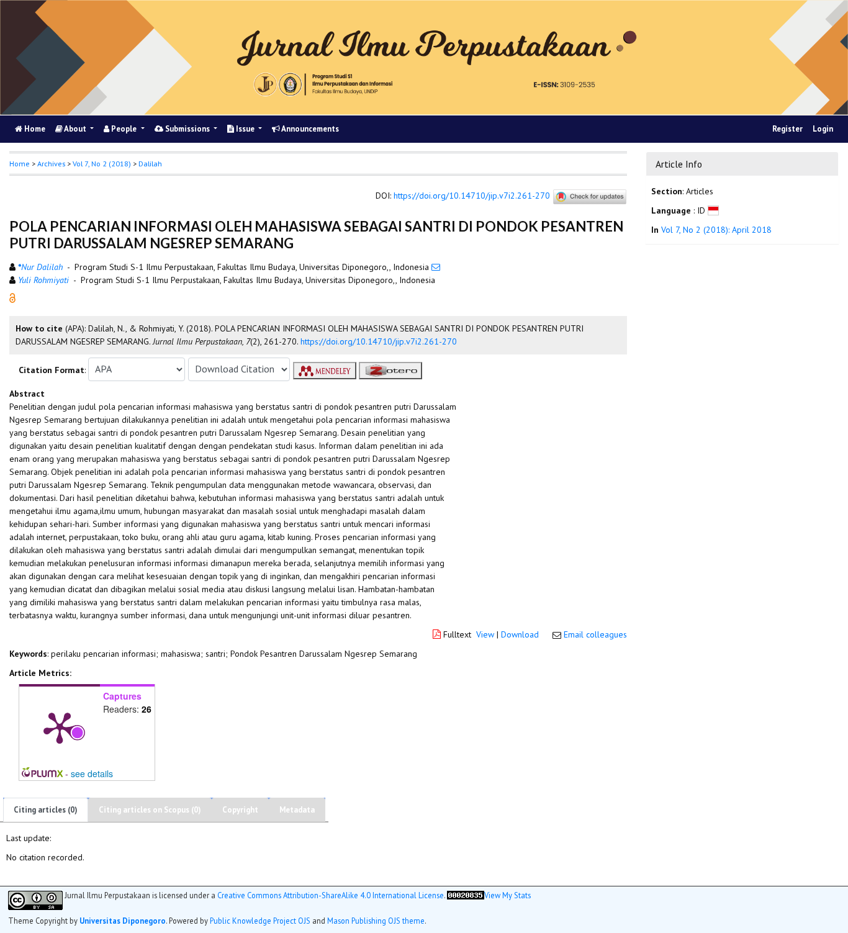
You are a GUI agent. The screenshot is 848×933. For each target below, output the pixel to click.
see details (92, 773)
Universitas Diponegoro (122, 920)
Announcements (309, 129)
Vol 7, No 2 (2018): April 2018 (716, 229)
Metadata (297, 810)
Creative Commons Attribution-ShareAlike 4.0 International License (330, 894)
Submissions (187, 129)
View (485, 634)
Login (823, 129)
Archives (51, 163)
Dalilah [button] (150, 163)
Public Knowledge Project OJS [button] (260, 920)
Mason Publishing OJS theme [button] (376, 920)
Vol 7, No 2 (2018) (102, 163)
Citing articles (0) (46, 810)
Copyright (240, 810)
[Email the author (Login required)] (435, 267)
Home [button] (19, 163)
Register (787, 129)
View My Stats (507, 894)
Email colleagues (595, 634)
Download (520, 634)
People (123, 129)
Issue (245, 129)
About (75, 129)
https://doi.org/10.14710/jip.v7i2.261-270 (472, 195)
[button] (12, 296)
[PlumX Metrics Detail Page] (59, 727)
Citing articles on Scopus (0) (150, 810)
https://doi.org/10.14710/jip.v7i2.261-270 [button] (378, 341)
